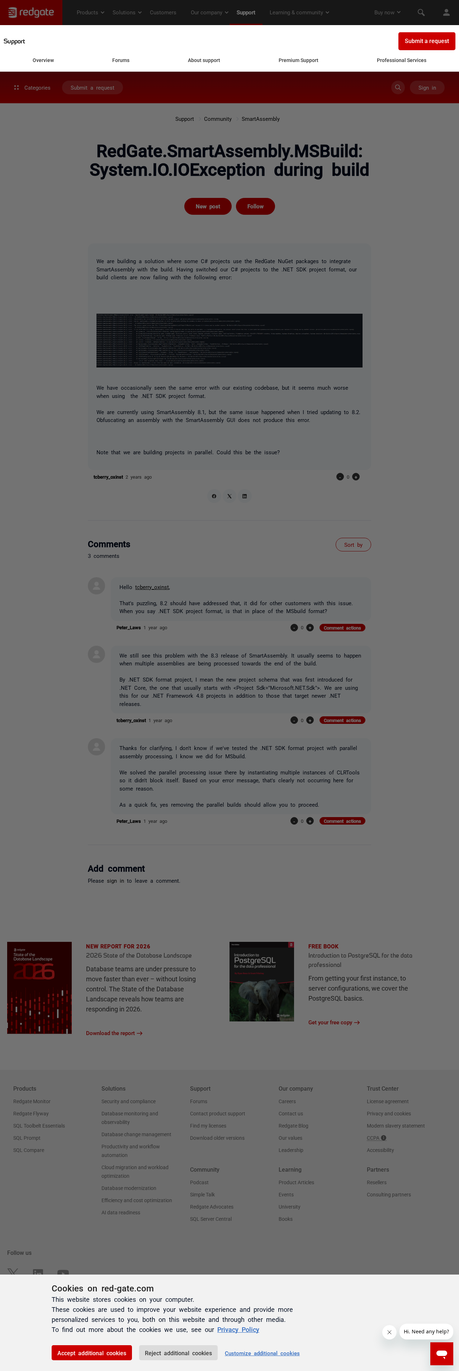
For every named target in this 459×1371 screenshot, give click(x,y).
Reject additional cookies (178, 1353)
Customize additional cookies (262, 1353)
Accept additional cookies (91, 1353)
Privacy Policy (238, 1329)
